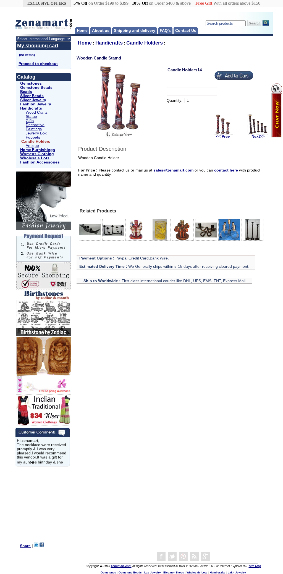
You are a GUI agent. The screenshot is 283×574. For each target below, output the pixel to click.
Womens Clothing (37, 154)
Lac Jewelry (152, 572)
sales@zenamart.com (173, 170)
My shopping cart (37, 45)
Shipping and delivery (134, 30)
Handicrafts (31, 108)
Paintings (34, 129)
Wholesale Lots (34, 158)
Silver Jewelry (33, 100)
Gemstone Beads (36, 87)
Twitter (172, 556)
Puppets (33, 137)
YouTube (183, 556)
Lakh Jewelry (237, 572)
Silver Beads (32, 96)
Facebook (161, 556)
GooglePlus (205, 556)
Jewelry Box (36, 133)
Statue (31, 117)
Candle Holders (144, 43)
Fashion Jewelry (35, 104)
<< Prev (223, 136)
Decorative (35, 125)
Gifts (30, 121)
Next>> (257, 136)
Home (82, 30)
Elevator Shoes (173, 572)
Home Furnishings (37, 150)
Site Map (255, 566)
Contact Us (185, 30)
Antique (32, 146)
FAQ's (165, 30)
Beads (26, 92)
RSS (194, 556)
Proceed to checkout (38, 64)
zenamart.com (121, 566)
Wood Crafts (37, 112)
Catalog (26, 77)
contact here (226, 170)
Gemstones (31, 83)
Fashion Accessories (40, 162)
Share (25, 546)
